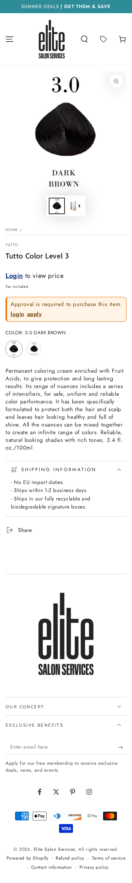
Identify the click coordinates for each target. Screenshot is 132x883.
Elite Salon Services (54, 849)
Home (12, 229)
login (17, 314)
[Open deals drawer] (103, 39)
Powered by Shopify (27, 858)
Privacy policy (94, 867)
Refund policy (70, 858)
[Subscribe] (122, 747)
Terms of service (109, 858)
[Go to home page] (51, 39)
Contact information (51, 867)
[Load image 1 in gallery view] (57, 206)
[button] (84, 39)
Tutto (12, 244)
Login (14, 275)
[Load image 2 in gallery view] (75, 206)
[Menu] (9, 39)
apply (34, 314)
